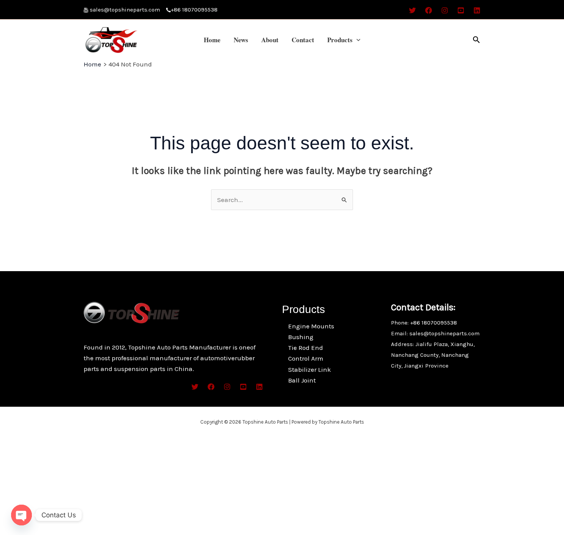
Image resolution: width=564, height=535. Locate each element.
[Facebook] (428, 10)
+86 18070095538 (194, 9)
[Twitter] (412, 10)
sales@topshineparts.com (128, 9)
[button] (356, 40)
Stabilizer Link (309, 369)
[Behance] (460, 10)
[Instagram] (444, 10)
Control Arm (305, 358)
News (241, 40)
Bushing (300, 337)
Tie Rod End (305, 347)
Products (340, 40)
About (270, 40)
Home (212, 40)
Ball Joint (302, 380)
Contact (303, 40)
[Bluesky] (476, 10)
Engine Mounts (311, 326)
